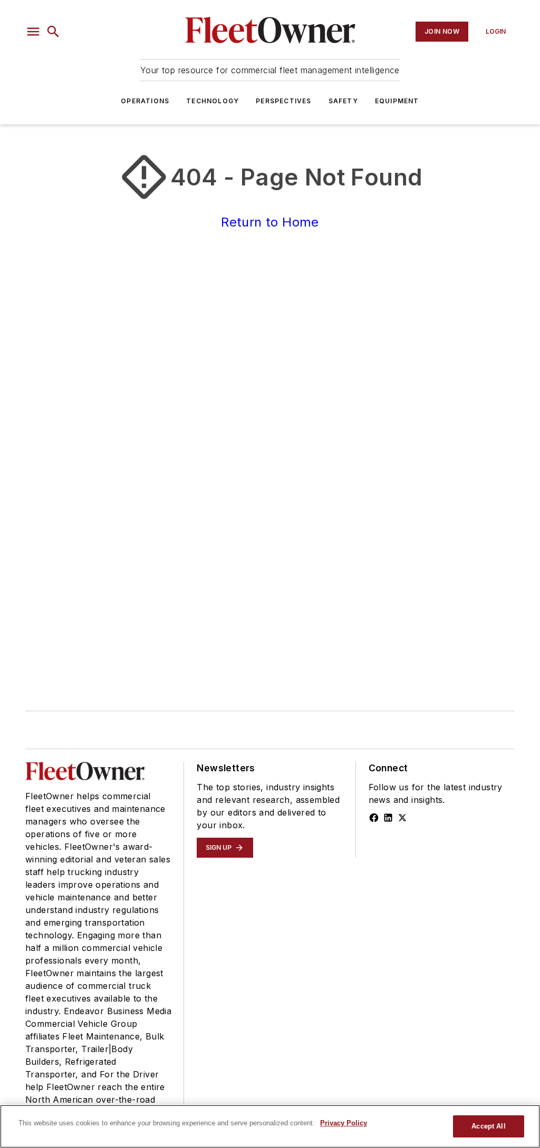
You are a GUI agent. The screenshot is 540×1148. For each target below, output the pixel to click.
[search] (53, 32)
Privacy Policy (343, 1123)
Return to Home (270, 222)
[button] (33, 32)
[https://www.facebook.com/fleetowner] (374, 817)
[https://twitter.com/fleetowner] (402, 817)
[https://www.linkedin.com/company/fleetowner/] (388, 817)
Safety (343, 101)
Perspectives (283, 101)
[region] (270, 1126)
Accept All (488, 1126)
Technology (212, 101)
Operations (145, 101)
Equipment (397, 101)
